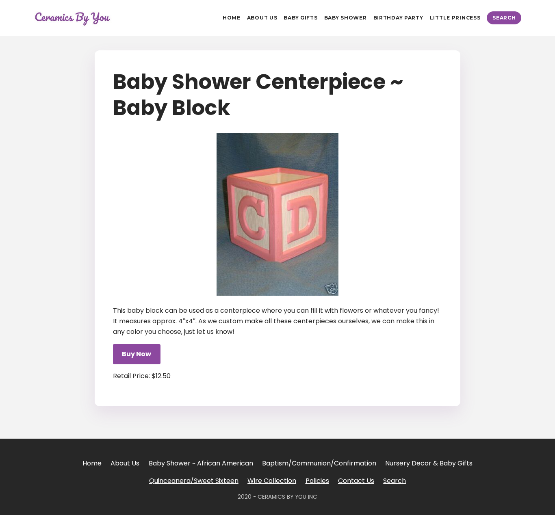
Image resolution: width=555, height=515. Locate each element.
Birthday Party (398, 18)
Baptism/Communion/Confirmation (319, 463)
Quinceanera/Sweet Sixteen (193, 480)
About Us (262, 18)
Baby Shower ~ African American (201, 463)
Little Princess (455, 18)
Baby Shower (345, 18)
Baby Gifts (300, 18)
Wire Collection (271, 480)
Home (232, 18)
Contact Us (356, 480)
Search (504, 18)
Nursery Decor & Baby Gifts (429, 463)
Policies (317, 480)
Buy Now (136, 354)
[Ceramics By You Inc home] (73, 17)
